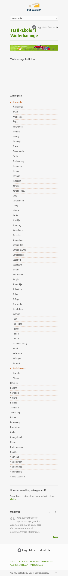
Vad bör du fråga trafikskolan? (26, 565)
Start (13, 561)
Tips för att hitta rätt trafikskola (35, 561)
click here (14, 499)
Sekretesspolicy (42, 573)
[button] (50, 512)
